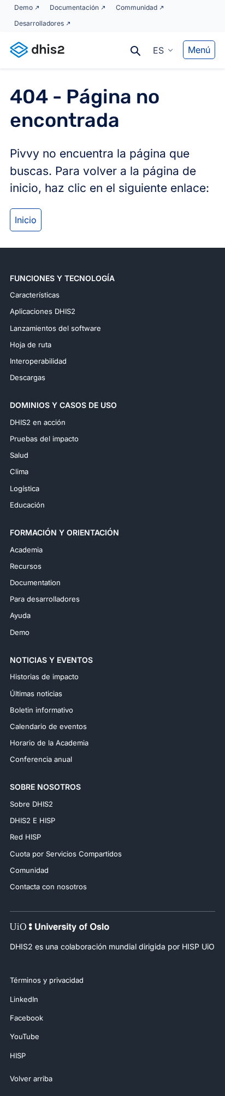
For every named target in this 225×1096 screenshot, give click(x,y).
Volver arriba (31, 1078)
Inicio (26, 219)
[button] (163, 49)
